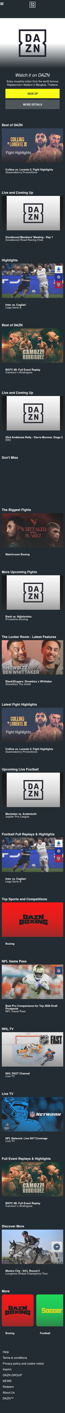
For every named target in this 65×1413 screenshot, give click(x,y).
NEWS (7, 1381)
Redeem (8, 1387)
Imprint (7, 1369)
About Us (9, 1392)
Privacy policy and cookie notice (23, 1363)
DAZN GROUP (12, 1375)
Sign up (32, 93)
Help (6, 1352)
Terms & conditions (15, 1358)
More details (32, 104)
